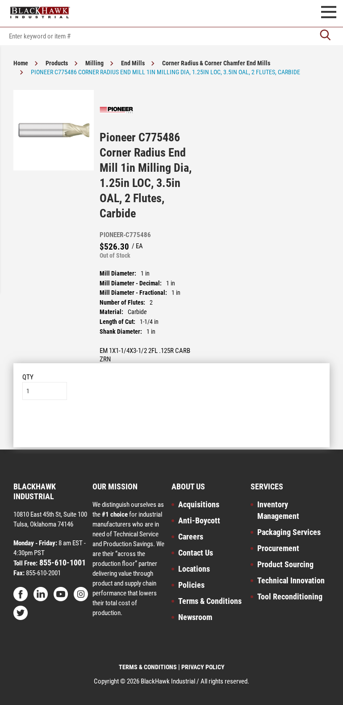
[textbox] (171, 36)
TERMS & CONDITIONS (148, 667)
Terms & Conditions (210, 601)
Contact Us (195, 552)
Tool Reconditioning (289, 596)
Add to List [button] (172, 427)
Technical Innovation (291, 580)
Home (20, 63)
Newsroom (195, 617)
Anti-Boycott (199, 520)
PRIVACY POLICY (203, 667)
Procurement (278, 548)
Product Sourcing (285, 564)
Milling (94, 63)
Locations (194, 568)
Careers (190, 536)
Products (57, 63)
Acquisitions (198, 504)
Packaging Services (289, 532)
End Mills (133, 63)
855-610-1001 (62, 562)
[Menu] (328, 13)
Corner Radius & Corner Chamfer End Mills (216, 63)
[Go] (325, 36)
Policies (191, 585)
